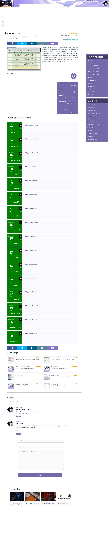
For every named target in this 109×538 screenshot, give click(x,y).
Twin (88, 130)
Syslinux (89, 92)
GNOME (89, 94)
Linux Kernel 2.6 (91, 66)
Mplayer (89, 156)
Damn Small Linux (92, 71)
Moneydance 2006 (55, 358)
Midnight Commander (93, 147)
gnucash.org (13, 73)
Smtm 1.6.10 (19, 375)
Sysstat (89, 104)
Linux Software (78, 1)
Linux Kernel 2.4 (91, 150)
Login (84, 1)
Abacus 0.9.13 (54, 366)
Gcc (88, 60)
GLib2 (89, 83)
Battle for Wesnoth (92, 122)
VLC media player (92, 74)
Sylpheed (89, 119)
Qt (88, 77)
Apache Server (91, 69)
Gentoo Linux (90, 113)
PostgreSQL (90, 139)
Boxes (89, 153)
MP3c (89, 136)
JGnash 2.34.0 (54, 384)
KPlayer (89, 142)
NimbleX (89, 145)
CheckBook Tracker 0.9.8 (22, 358)
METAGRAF (90, 110)
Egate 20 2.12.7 (55, 375)
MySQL (89, 89)
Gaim (88, 127)
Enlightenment (91, 133)
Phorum (89, 116)
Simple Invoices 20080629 (22, 384)
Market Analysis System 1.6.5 (23, 366)
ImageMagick (91, 97)
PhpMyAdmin (90, 80)
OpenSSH (90, 86)
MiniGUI (89, 107)
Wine (88, 63)
